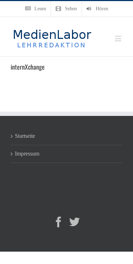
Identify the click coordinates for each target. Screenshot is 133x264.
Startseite (25, 136)
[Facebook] (58, 222)
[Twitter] (74, 222)
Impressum (27, 154)
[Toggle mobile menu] (118, 38)
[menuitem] (36, 9)
